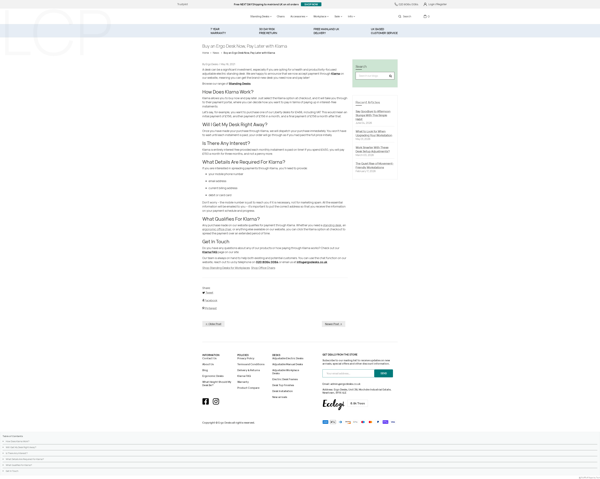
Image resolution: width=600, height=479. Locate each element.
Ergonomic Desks (212, 376)
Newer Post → (333, 324)
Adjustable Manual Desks (287, 364)
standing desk (332, 225)
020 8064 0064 (408, 4)
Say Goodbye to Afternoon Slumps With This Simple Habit (373, 115)
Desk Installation (282, 391)
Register (442, 4)
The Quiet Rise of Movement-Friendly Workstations (375, 165)
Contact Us (209, 358)
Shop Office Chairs (263, 268)
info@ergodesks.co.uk (312, 262)
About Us (208, 364)
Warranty (243, 382)
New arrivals (279, 397)
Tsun (598, 478)
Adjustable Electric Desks (287, 358)
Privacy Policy (246, 358)
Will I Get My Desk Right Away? (21, 447)
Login (431, 4)
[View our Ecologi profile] (345, 404)
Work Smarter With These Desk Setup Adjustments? (373, 149)
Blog (205, 370)
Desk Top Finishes (283, 385)
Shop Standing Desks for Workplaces (226, 268)
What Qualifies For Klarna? (19, 465)
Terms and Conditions (250, 364)
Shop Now (311, 4)
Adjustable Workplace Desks (285, 372)
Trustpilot (182, 4)
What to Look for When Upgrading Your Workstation (374, 133)
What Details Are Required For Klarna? (25, 459)
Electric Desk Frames (285, 379)
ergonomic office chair (216, 229)
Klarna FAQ (244, 376)
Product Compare (248, 388)
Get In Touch (12, 470)
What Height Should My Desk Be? (216, 383)
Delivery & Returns (248, 370)
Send (383, 373)
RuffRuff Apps (587, 478)
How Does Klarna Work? (17, 441)
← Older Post (213, 324)
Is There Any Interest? (17, 453)
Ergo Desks (225, 422)
